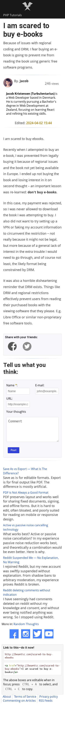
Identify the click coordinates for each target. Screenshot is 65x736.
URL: (9, 399)
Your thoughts (16, 412)
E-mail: (39, 385)
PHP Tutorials (12, 15)
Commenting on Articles (19, 701)
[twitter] (27, 346)
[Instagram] (25, 633)
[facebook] (12, 346)
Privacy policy (48, 697)
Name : (12, 385)
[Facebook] (14, 633)
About (7, 697)
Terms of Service (25, 697)
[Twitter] (37, 633)
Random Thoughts (26, 624)
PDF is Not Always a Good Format (25, 492)
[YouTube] (48, 633)
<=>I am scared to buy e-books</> (32, 668)
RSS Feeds (46, 701)
